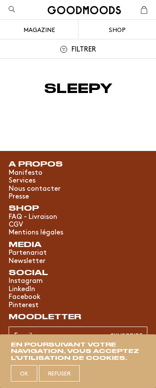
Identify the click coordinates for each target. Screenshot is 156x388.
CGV (16, 223)
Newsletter (27, 260)
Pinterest (24, 304)
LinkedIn (22, 288)
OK (24, 373)
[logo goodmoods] (84, 11)
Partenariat (28, 252)
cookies (105, 357)
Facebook (24, 296)
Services (22, 179)
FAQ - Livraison (33, 216)
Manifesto (25, 171)
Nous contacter (35, 187)
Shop (117, 29)
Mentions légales (36, 231)
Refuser (59, 373)
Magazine (39, 29)
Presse (19, 195)
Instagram (26, 280)
